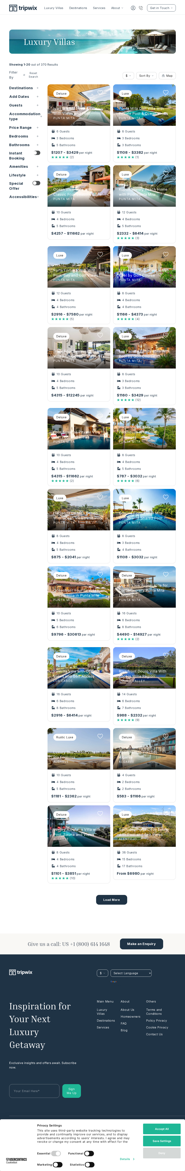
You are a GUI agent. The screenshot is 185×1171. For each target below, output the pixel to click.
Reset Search (33, 75)
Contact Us (154, 1034)
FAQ (123, 1023)
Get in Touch (159, 8)
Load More (111, 900)
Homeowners (130, 1016)
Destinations (78, 8)
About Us (127, 1010)
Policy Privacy (156, 1020)
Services (99, 8)
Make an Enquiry (141, 944)
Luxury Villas (53, 8)
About (115, 8)
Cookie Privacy (157, 1027)
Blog (124, 1030)
